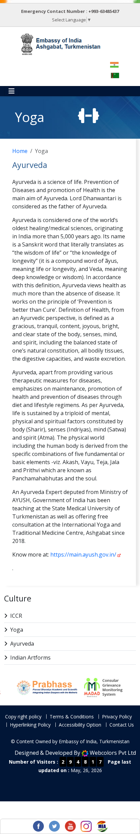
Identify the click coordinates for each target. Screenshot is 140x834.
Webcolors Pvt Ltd (113, 752)
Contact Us (121, 724)
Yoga (16, 629)
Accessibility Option (80, 724)
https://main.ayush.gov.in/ (83, 554)
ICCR (16, 615)
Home (20, 151)
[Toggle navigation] (11, 91)
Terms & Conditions (72, 716)
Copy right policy (23, 716)
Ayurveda (22, 643)
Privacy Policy (117, 716)
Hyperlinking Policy (30, 724)
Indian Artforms (30, 657)
